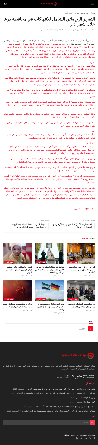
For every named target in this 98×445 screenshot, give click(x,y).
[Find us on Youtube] (86, 438)
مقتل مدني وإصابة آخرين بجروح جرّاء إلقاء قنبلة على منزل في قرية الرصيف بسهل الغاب (61, 389)
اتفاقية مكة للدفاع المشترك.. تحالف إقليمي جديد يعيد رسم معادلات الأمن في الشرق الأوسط (49, 269)
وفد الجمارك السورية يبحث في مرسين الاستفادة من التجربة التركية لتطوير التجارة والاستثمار (60, 393)
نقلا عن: (91, 208)
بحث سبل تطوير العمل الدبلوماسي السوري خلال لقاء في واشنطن (82, 305)
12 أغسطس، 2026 (89, 276)
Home (93, 13)
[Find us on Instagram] (81, 438)
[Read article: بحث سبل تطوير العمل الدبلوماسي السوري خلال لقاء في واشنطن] (81, 290)
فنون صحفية (85, 13)
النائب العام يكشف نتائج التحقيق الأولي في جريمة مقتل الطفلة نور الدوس (19, 269)
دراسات (61, 29)
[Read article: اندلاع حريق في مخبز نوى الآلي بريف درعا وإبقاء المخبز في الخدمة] (17, 290)
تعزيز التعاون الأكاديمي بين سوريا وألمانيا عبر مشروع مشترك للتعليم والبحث (50, 307)
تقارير (77, 13)
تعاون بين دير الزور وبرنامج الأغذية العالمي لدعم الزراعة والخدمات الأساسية (82, 269)
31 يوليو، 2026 (90, 310)
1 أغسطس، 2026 (26, 276)
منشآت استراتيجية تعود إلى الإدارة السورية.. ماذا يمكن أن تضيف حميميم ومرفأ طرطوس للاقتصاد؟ (58, 410)
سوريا (76, 208)
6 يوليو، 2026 (27, 310)
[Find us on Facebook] (94, 438)
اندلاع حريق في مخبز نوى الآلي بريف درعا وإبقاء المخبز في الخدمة (17, 305)
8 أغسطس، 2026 (58, 276)
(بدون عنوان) (90, 397)
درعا (80, 208)
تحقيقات (68, 29)
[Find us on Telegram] (77, 438)
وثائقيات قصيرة (52, 29)
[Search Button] (5, 4)
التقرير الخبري (68, 13)
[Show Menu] (92, 4)
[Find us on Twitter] (90, 438)
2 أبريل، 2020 (89, 29)
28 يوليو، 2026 (58, 313)
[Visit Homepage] (49, 3)
